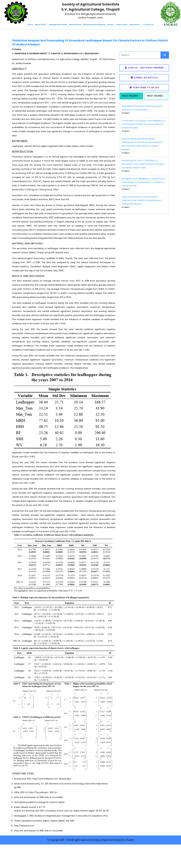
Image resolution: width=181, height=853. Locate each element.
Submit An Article (145, 77)
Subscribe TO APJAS (145, 87)
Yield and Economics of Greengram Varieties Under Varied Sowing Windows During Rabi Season (141, 200)
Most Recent (130, 95)
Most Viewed (155, 95)
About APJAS (40, 24)
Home (30, 24)
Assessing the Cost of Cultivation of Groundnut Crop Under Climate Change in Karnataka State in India (143, 164)
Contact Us (148, 24)
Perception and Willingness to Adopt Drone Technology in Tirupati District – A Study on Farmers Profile (143, 182)
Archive (110, 24)
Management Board (58, 24)
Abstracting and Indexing (94, 24)
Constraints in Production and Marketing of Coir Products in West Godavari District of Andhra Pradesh (143, 124)
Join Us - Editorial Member (145, 67)
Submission (134, 24)
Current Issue (121, 24)
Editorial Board (75, 24)
